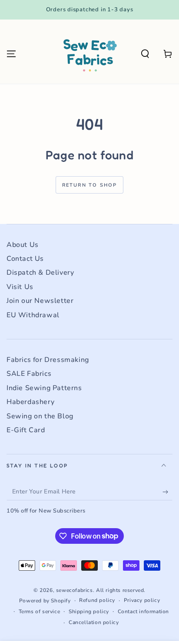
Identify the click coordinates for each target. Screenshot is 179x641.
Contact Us (25, 258)
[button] (145, 53)
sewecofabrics (74, 590)
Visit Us (20, 287)
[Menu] (11, 53)
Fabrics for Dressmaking (48, 360)
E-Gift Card (26, 430)
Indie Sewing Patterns (44, 388)
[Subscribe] (167, 491)
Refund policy (97, 600)
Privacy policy (142, 600)
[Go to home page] (89, 53)
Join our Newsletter (40, 301)
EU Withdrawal (33, 315)
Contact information (143, 611)
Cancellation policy (94, 622)
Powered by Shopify (45, 600)
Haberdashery (30, 402)
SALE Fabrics (29, 373)
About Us (23, 245)
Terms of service (39, 611)
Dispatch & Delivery (40, 272)
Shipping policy (89, 611)
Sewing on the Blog (40, 416)
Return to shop (89, 185)
